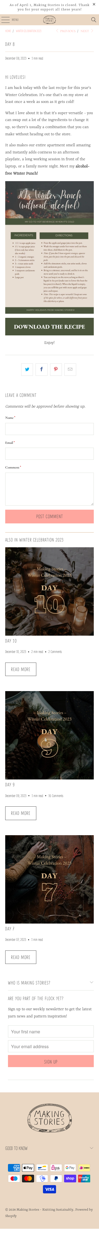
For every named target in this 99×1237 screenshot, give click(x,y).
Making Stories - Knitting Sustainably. (45, 1210)
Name (10, 417)
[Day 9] (49, 735)
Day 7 (10, 928)
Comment (13, 467)
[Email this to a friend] (70, 369)
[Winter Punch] (49, 247)
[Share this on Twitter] (27, 369)
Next (85, 31)
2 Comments (55, 651)
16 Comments (55, 795)
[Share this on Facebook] (41, 369)
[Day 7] (49, 879)
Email (10, 442)
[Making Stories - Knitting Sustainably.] (49, 19)
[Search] (94, 19)
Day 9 (10, 784)
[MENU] (2, 19)
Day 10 (11, 641)
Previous (67, 31)
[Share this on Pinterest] (56, 369)
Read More (21, 669)
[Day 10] (49, 591)
